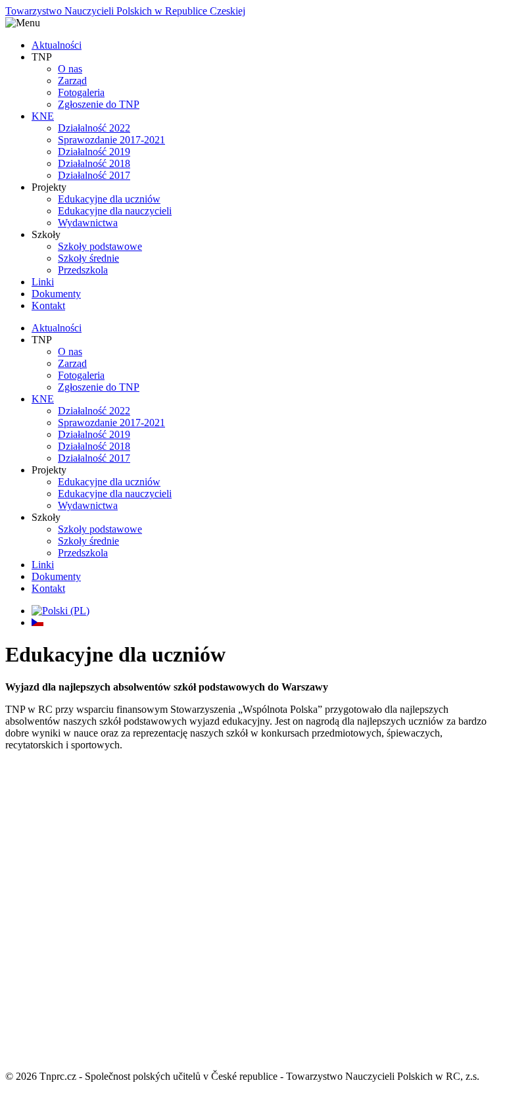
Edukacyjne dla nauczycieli (115, 210)
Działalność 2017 (94, 175)
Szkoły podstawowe (100, 246)
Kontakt (48, 305)
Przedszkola (83, 270)
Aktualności (57, 45)
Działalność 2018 (94, 163)
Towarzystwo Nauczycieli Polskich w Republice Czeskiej (125, 10)
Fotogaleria (81, 92)
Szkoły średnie (88, 258)
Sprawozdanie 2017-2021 (111, 139)
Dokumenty (56, 293)
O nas (70, 68)
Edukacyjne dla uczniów (109, 199)
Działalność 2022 (94, 128)
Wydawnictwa (88, 222)
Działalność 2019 (94, 151)
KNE (43, 116)
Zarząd (72, 80)
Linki (43, 281)
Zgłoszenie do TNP (98, 104)
